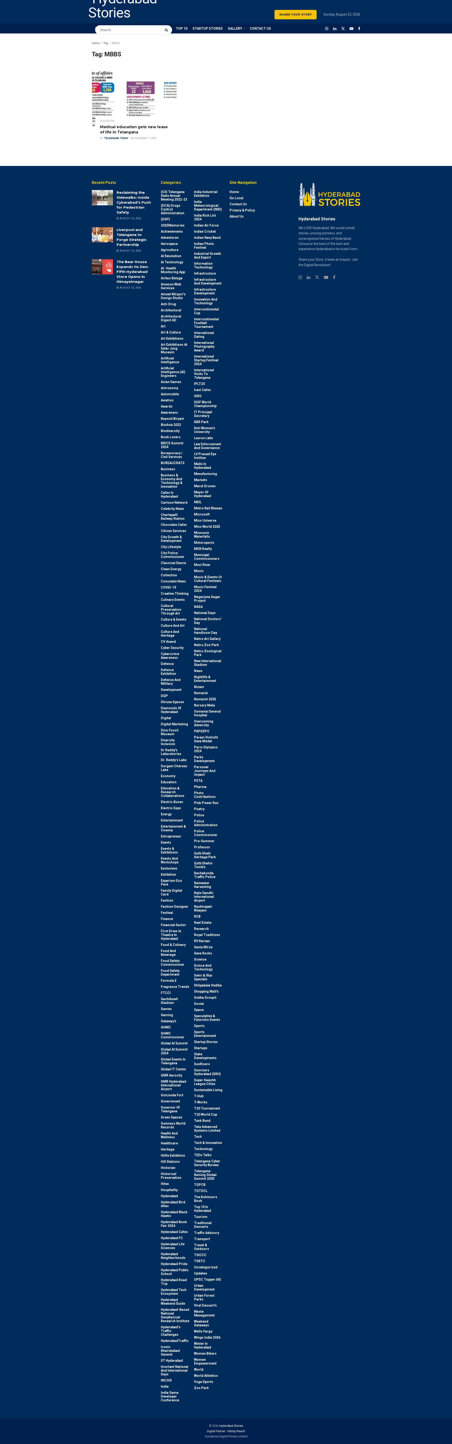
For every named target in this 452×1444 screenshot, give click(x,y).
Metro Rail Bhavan (208, 508)
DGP (164, 696)
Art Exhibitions (172, 338)
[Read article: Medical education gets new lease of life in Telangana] (134, 98)
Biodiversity (170, 431)
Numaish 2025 (205, 699)
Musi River (202, 565)
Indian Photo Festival (204, 245)
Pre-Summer (204, 841)
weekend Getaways (201, 1323)
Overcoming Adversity (203, 723)
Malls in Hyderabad (202, 466)
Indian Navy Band (207, 237)
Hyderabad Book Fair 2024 (174, 1224)
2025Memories (173, 225)
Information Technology (203, 265)
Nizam (199, 687)
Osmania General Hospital (207, 713)
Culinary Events (173, 600)
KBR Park (201, 422)
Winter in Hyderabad (202, 1345)
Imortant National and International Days (174, 1370)
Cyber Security (172, 648)
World (198, 1369)
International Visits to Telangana (204, 374)
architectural (171, 310)
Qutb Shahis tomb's (203, 865)
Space (199, 1010)
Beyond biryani (172, 419)
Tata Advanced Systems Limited (207, 1128)
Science (200, 959)
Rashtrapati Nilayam (203, 908)
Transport (202, 1239)
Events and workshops (170, 860)
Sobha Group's (205, 997)
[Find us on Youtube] (351, 29)
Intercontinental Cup (206, 311)
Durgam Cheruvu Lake (174, 768)
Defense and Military (171, 681)
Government (170, 1101)
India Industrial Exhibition (206, 194)
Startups (200, 1048)
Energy (166, 814)
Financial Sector (173, 925)
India (165, 1386)
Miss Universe (205, 520)
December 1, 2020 (144, 138)
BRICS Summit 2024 (172, 445)
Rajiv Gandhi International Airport (204, 896)
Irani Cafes (202, 390)
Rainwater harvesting (202, 885)
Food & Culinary (173, 945)
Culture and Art (173, 625)
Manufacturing (205, 474)
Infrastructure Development (205, 291)
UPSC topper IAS (207, 1279)
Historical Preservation (171, 1176)
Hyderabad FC (172, 1238)
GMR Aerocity (171, 1075)
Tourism (200, 1217)
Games (166, 1009)
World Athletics (206, 1376)
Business (168, 469)
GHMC (166, 1027)
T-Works (200, 1102)
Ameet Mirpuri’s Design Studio (173, 296)
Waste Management (204, 1313)
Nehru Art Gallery (207, 639)
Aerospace (169, 244)
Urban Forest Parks (204, 1297)
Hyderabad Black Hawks (174, 1214)
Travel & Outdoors (201, 1247)
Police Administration (206, 823)
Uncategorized (206, 1267)
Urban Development (204, 1287)
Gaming (167, 1015)
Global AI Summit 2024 (174, 1051)
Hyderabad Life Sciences (173, 1246)
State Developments (205, 1056)
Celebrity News (172, 509)
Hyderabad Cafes (174, 1232)
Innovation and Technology (205, 301)
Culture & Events (173, 619)
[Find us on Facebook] (359, 29)
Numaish (201, 693)
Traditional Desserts (203, 1225)
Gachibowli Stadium (169, 1001)
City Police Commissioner (172, 555)
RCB (197, 916)
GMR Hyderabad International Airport (173, 1085)
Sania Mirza (203, 947)
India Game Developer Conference (170, 1396)
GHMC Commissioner (172, 1035)
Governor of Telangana (170, 1109)
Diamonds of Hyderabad (171, 710)
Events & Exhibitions (169, 850)
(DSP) (165, 219)
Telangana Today (116, 138)
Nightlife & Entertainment (205, 679)
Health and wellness (169, 1135)
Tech (198, 1137)
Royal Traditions (207, 935)
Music (199, 571)
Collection (169, 575)
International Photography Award (204, 346)
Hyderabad (169, 1196)
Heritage (167, 1149)
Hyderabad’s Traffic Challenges (171, 1331)
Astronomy (169, 388)
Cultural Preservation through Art (171, 609)
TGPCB (200, 1185)
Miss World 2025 (207, 526)
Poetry (199, 809)
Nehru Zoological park (208, 653)
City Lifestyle (171, 547)
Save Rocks (203, 953)
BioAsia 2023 (171, 425)
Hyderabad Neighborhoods (173, 1256)
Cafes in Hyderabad (169, 494)
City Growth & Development (171, 539)
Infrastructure (205, 273)
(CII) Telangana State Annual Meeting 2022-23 (174, 195)
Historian (168, 1168)
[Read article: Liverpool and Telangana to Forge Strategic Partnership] (102, 234)
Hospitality (169, 1190)
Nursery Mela (204, 705)
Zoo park (201, 1388)
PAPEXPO (201, 731)
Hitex (165, 1184)
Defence (167, 664)
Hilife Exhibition (173, 1155)
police (199, 815)
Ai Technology (172, 262)
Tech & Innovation (208, 1143)
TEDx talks (203, 1155)
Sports (199, 1026)
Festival (167, 913)
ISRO (198, 396)
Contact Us (238, 204)
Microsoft (202, 514)
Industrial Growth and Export (207, 255)
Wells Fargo (203, 1331)
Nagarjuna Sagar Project (207, 598)
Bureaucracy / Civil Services (171, 455)
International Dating (204, 334)
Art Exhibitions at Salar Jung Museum (174, 348)
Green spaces (171, 1117)
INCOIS (166, 1380)
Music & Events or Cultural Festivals (208, 579)
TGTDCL (201, 1191)
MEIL (198, 502)
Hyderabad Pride (174, 1264)
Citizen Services (173, 531)
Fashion (167, 900)
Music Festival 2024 (205, 589)
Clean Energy (171, 569)
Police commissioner (206, 833)
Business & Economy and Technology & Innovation (171, 480)
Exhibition (168, 874)
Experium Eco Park (171, 882)
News (198, 671)
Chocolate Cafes (174, 525)
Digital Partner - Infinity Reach (226, 1431)
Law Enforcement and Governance (207, 446)
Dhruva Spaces (172, 702)
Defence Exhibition (168, 672)
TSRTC (199, 1261)
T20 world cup (205, 1114)
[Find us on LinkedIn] (334, 29)
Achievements (172, 231)
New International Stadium (207, 663)
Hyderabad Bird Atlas (173, 1204)
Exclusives (169, 868)
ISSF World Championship (205, 404)
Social (199, 1004)
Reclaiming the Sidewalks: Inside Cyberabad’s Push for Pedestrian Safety (134, 202)
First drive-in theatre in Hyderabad (171, 935)
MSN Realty (203, 549)
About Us (237, 216)
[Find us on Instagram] (326, 29)
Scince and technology (203, 967)
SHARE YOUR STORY (295, 14)
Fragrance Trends (175, 987)
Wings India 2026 (207, 1337)
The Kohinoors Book (205, 1199)
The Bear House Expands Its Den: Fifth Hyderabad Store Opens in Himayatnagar (132, 272)
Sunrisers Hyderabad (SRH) (207, 1072)
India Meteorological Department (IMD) (208, 205)
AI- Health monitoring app (173, 270)
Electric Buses (172, 802)
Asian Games (171, 382)
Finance (167, 919)
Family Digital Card (171, 892)
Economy (168, 776)
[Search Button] (167, 27)
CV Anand (168, 642)
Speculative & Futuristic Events (207, 1018)
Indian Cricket (205, 231)
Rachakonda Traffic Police (204, 875)
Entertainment (172, 820)
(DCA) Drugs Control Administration (172, 209)
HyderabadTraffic (175, 1341)
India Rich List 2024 (205, 217)
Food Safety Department (170, 972)
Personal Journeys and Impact (204, 770)
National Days (205, 613)
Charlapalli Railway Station (173, 516)
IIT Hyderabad (172, 1360)
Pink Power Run (206, 803)
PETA (198, 781)
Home (96, 43)
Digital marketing (174, 724)
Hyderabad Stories (231, 1425)
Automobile (170, 394)
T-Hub (198, 1096)
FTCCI (166, 993)
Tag (105, 43)
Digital (166, 718)
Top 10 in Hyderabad (202, 1209)
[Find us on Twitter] (343, 29)
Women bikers (205, 1353)
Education (107, 121)
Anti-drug (168, 304)
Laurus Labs (203, 438)
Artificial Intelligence (170, 360)
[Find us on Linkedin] (308, 277)
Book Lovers (171, 437)
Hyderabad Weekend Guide (173, 1301)
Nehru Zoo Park (206, 645)
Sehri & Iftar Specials (203, 977)
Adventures (170, 237)
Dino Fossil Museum (169, 732)
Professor (202, 847)
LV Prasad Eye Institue (205, 456)
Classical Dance (173, 563)
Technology (203, 1149)
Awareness (169, 412)
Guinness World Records (173, 1125)
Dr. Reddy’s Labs (174, 760)
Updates (200, 1273)
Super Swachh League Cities (205, 1082)
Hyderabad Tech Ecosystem (173, 1291)
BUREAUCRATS (173, 463)
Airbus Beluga (171, 278)
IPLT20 (199, 384)
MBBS (116, 43)
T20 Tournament (207, 1108)
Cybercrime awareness (170, 656)
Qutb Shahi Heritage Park (205, 855)
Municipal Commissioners (206, 557)
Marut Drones (205, 486)
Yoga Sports (203, 1382)
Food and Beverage (168, 953)
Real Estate (202, 922)
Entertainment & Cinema (173, 828)
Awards (167, 406)
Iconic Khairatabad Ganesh (170, 1350)
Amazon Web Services (171, 286)
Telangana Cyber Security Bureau (207, 1163)
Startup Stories (206, 1042)
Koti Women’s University (204, 430)
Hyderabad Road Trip (174, 1282)
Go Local (236, 198)
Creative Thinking (175, 593)
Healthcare (169, 1143)
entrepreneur (171, 836)
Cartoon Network (174, 502)
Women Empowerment (205, 1361)
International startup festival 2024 (206, 360)
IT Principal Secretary (203, 414)
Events (166, 842)
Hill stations (170, 1161)
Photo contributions (205, 795)
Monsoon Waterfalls (202, 534)
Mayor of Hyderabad (202, 494)
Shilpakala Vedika (208, 985)
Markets (200, 480)
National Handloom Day (205, 631)
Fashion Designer (174, 906)
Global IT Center (173, 1069)
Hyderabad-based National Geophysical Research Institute (175, 1315)
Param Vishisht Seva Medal (206, 739)
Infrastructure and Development (208, 281)
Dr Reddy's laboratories (171, 752)
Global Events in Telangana (173, 1061)
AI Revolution (171, 256)
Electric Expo (171, 808)
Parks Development (204, 759)
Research (201, 929)
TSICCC (200, 1255)
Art (163, 326)
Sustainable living (208, 1090)
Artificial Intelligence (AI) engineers (173, 372)
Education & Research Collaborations (172, 792)
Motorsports (204, 543)
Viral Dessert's (205, 1305)
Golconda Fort (172, 1095)
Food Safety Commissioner (172, 962)
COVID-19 (168, 587)
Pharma (200, 787)
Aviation (167, 400)
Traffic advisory (206, 1233)
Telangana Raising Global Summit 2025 (205, 1174)
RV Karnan (202, 941)
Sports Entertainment (205, 1034)
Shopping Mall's (206, 991)
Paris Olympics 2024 (206, 749)
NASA (198, 607)
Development (171, 690)
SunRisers (202, 1064)
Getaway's (168, 1021)
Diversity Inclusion (168, 742)
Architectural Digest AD (171, 318)
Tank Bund (202, 1120)
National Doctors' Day (208, 621)
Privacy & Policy (242, 210)
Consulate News (173, 581)
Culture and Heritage (170, 633)
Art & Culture (171, 332)
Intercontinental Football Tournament (206, 323)
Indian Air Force (206, 225)
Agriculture (169, 250)
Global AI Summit (174, 1043)
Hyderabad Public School (175, 1272)
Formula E (169, 980)
